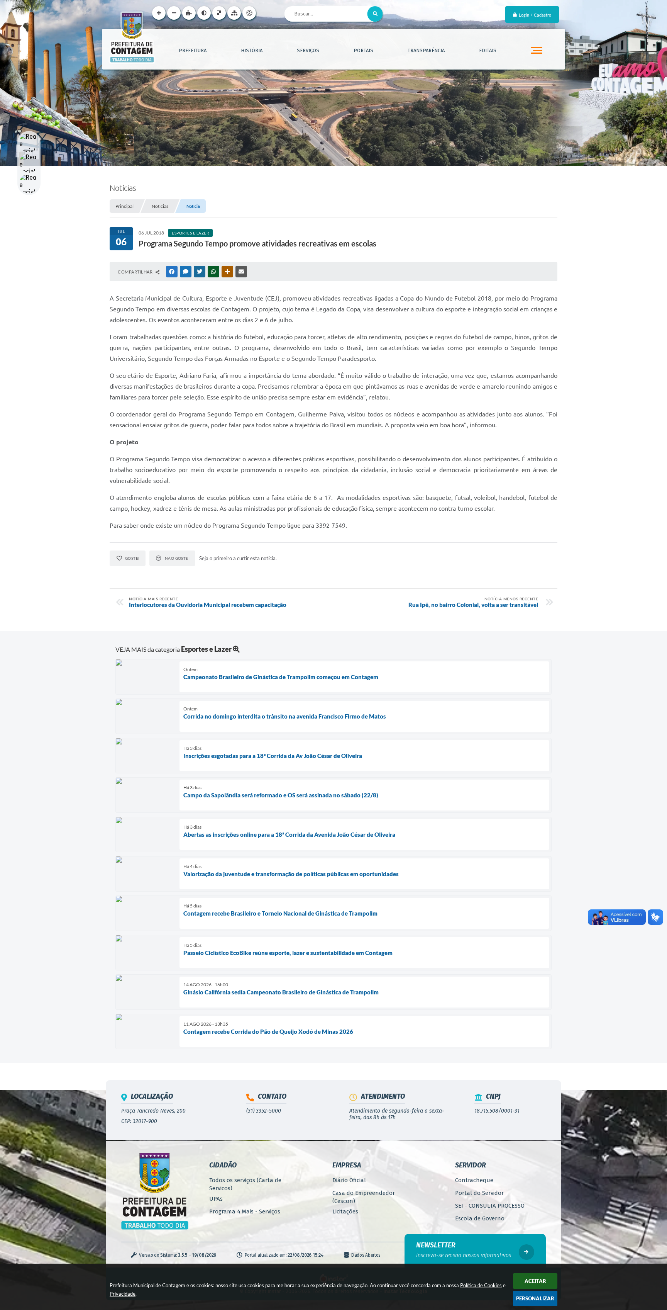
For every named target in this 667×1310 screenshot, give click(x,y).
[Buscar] (375, 14)
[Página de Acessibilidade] (249, 13)
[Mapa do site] (234, 13)
